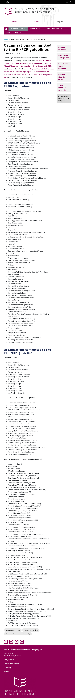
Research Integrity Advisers (61, 77)
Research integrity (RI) (13, 630)
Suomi (14, 22)
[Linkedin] (11, 642)
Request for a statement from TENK (63, 66)
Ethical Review (35, 29)
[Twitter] (16, 642)
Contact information (11, 664)
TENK (8, 33)
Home (6, 39)
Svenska (37, 22)
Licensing (7, 667)
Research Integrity (18, 29)
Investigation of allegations (63, 56)
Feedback (7, 671)
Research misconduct (31, 630)
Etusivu (7, 29)
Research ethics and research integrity (18, 634)
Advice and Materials (54, 29)
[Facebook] (6, 642)
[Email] (22, 642)
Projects (18, 33)
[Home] (29, 11)
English (60, 22)
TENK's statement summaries (62, 87)
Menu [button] (6, 1)
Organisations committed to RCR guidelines (63, 98)
